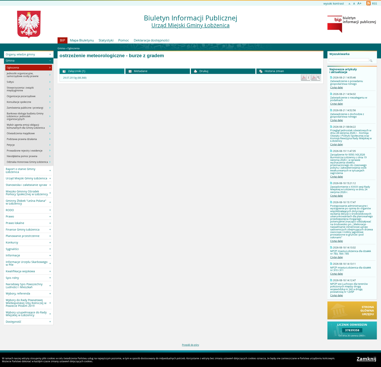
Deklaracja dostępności (151, 40)
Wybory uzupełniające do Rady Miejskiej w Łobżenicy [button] (26, 313)
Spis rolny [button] (12, 278)
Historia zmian (274, 71)
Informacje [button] (13, 255)
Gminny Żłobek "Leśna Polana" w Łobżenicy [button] (26, 202)
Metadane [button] (140, 71)
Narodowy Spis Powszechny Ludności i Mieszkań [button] (24, 285)
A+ (359, 3)
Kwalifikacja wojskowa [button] (20, 271)
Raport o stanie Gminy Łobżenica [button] (20, 170)
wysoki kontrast (333, 3)
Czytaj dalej (336, 87)
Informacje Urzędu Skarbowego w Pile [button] (26, 263)
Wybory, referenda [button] (18, 293)
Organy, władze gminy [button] (20, 54)
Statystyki (106, 40)
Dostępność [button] (13, 322)
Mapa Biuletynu (82, 40)
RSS (374, 3)
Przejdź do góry (190, 344)
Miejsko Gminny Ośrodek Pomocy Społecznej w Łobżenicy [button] (27, 192)
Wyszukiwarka (339, 54)
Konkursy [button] (12, 242)
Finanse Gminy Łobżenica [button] (22, 229)
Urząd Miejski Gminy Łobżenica (190, 25)
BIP (62, 40)
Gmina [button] (10, 60)
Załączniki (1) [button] (76, 71)
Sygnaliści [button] (12, 249)
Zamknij (366, 358)
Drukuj (203, 71)
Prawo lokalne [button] (15, 223)
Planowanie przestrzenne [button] (22, 236)
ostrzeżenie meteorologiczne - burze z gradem (112, 55)
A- (350, 3)
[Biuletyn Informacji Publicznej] (351, 32)
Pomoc (123, 40)
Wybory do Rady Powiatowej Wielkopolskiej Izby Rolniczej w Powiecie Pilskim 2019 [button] (26, 303)
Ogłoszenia (73, 48)
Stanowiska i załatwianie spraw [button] (26, 185)
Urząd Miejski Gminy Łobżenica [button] (26, 178)
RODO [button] (10, 210)
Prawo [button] (10, 216)
